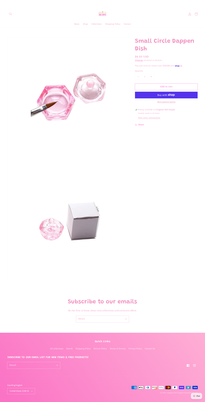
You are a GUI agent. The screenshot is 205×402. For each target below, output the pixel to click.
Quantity (139, 71)
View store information (149, 118)
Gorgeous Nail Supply (175, 393)
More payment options (166, 102)
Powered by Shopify (190, 393)
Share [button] (141, 124)
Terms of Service (118, 349)
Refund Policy (100, 349)
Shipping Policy (83, 349)
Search (69, 349)
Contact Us (150, 349)
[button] (10, 14)
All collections (56, 349)
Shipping (139, 60)
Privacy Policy (135, 349)
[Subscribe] (125, 319)
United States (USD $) (19, 391)
